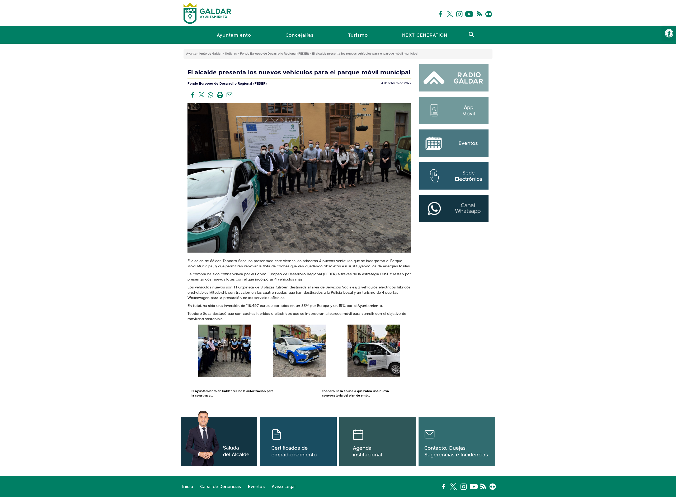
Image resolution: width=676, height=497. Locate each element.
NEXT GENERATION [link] (424, 35)
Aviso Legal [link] (283, 487)
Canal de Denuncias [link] (220, 487)
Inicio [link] (187, 487)
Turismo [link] (358, 35)
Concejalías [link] (299, 35)
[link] (669, 33)
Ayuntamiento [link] (234, 35)
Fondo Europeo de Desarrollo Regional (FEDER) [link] (227, 83)
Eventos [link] (256, 487)
